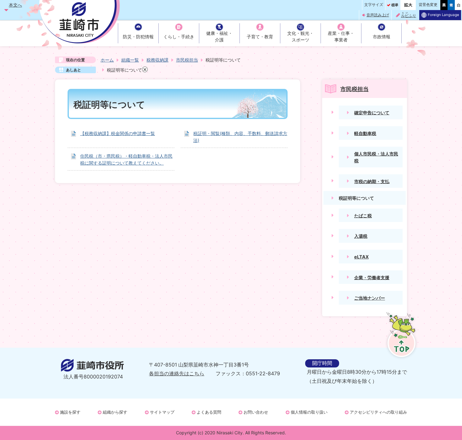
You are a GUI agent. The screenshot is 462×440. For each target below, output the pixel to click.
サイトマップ (162, 412)
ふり (408, 15)
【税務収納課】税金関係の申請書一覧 (117, 133)
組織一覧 (130, 59)
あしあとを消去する (145, 69)
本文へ (15, 5)
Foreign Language (443, 15)
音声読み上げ (377, 15)
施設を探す (70, 412)
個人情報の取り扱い (309, 412)
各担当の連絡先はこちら (176, 374)
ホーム (107, 59)
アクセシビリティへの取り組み (378, 412)
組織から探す (115, 412)
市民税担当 (187, 59)
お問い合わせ (256, 412)
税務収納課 (157, 59)
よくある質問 (209, 412)
